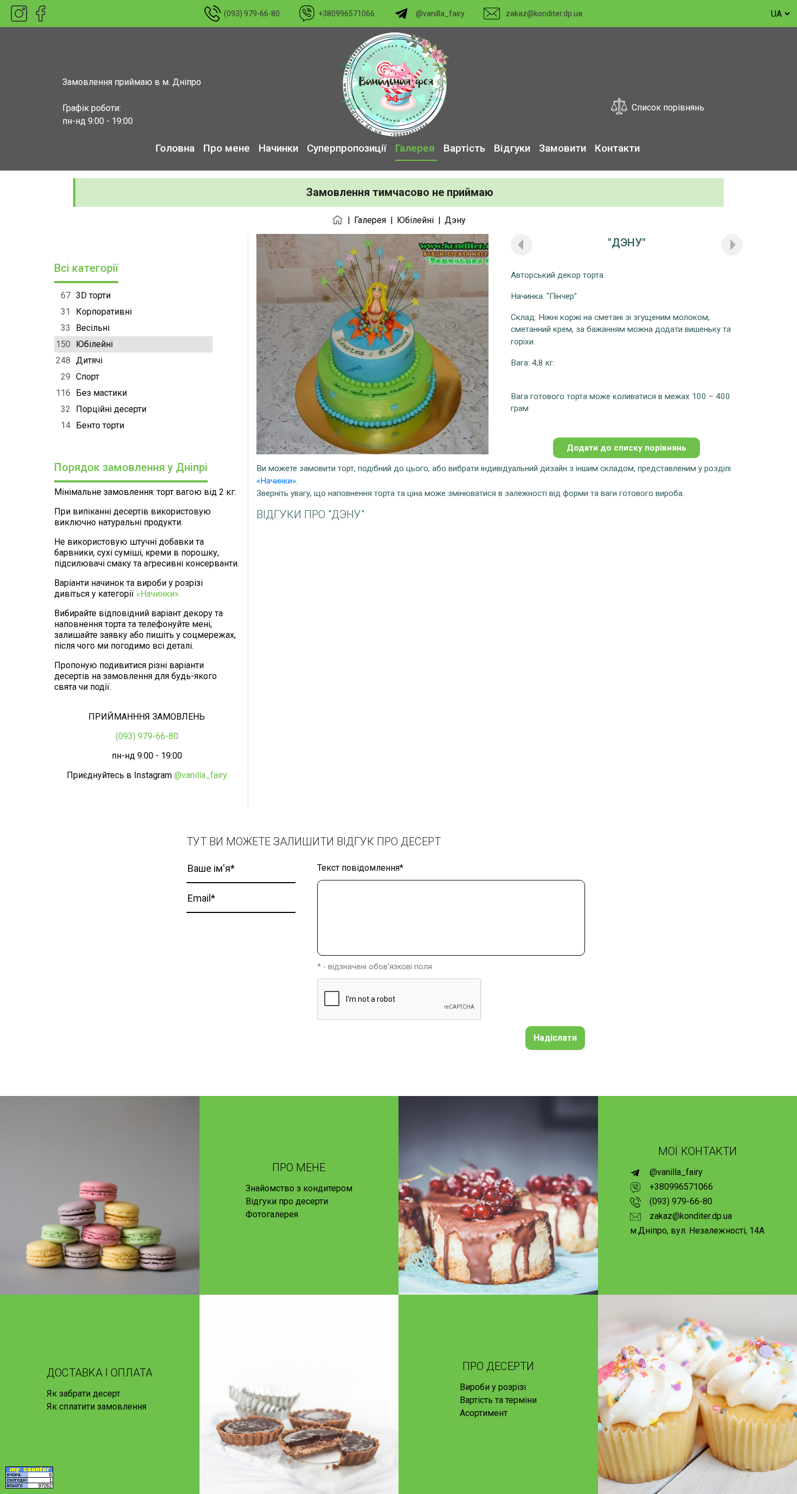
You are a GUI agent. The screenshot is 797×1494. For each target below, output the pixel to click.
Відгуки (512, 148)
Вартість (464, 148)
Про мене (226, 148)
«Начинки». (158, 594)
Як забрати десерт (83, 1393)
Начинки (278, 148)
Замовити (562, 148)
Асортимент (483, 1413)
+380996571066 (345, 13)
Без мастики (91, 393)
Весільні (85, 328)
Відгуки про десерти (287, 1201)
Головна (175, 148)
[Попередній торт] (521, 245)
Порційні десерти (103, 409)
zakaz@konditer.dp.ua (542, 13)
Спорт (80, 376)
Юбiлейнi (415, 220)
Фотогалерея (272, 1214)
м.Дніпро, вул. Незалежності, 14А (697, 1230)
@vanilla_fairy (439, 13)
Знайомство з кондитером (299, 1188)
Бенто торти (92, 425)
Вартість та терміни (498, 1400)
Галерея (415, 148)
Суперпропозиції (347, 148)
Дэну (455, 220)
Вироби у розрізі (493, 1387)
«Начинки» (276, 481)
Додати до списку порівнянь (626, 448)
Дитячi (79, 360)
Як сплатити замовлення (96, 1406)
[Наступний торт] (732, 245)
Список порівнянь (665, 107)
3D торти (86, 295)
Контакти (617, 148)
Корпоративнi (96, 311)
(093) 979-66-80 (250, 13)
